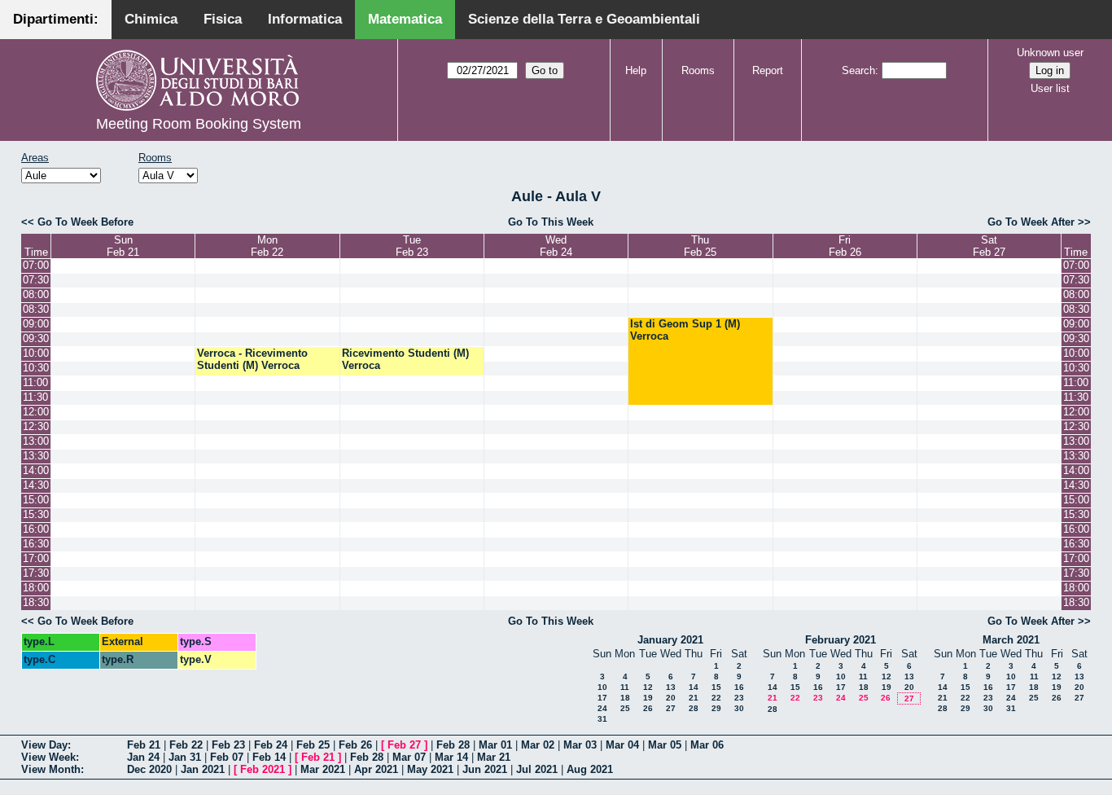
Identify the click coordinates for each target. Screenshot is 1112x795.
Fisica (223, 19)
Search (858, 70)
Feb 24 (270, 745)
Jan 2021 (203, 769)
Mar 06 (707, 745)
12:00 (36, 412)
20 (671, 697)
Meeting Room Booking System (198, 124)
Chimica (151, 19)
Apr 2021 (376, 769)
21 (693, 697)
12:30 (36, 426)
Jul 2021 (537, 769)
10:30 (36, 368)
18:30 (36, 602)
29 (716, 708)
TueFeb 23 (412, 246)
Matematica (405, 19)
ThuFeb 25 (700, 246)
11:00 (35, 382)
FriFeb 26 (845, 246)
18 (625, 697)
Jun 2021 (484, 769)
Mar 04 (622, 745)
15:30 (36, 514)
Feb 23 (228, 745)
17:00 (36, 558)
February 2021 (840, 640)
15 (716, 687)
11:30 (35, 397)
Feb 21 (143, 745)
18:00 (36, 588)
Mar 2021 (322, 769)
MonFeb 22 (267, 246)
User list (1050, 88)
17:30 (36, 573)
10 (602, 687)
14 (693, 687)
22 (716, 697)
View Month (51, 769)
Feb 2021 (262, 769)
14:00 (36, 470)
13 (671, 687)
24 (602, 708)
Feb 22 (186, 745)
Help (635, 70)
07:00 (36, 265)
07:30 (36, 280)
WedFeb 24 (556, 246)
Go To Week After (1031, 222)
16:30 (36, 544)
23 (739, 697)
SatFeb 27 (989, 246)
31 (602, 718)
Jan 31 (185, 757)
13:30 (36, 456)
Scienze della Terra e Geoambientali (584, 19)
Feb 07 (226, 757)
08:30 (36, 309)
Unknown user (1050, 52)
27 (671, 708)
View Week (48, 757)
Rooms (698, 70)
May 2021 (430, 769)
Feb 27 (404, 745)
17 (602, 697)
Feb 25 (313, 745)
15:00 (36, 500)
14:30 (36, 485)
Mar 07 (409, 757)
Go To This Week (550, 222)
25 (625, 708)
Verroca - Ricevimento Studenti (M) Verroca (252, 359)
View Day (44, 745)
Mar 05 (664, 745)
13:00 (36, 441)
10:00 (36, 353)
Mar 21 (493, 757)
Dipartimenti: (56, 19)
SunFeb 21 (123, 246)
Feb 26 (355, 745)
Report (767, 70)
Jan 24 (143, 757)
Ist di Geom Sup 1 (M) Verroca (685, 330)
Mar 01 (495, 745)
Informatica (305, 19)
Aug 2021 (590, 769)
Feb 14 (269, 757)
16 (739, 687)
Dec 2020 (149, 769)
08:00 (36, 294)
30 (739, 708)
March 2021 (1011, 640)
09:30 (36, 338)
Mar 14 (451, 757)
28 (693, 708)
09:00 (36, 324)
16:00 (36, 529)
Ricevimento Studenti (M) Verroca (405, 359)
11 (624, 687)
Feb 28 (453, 745)
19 (648, 697)
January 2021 (670, 640)
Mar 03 (580, 745)
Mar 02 (537, 745)
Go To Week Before (85, 222)
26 (648, 708)
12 (648, 687)
